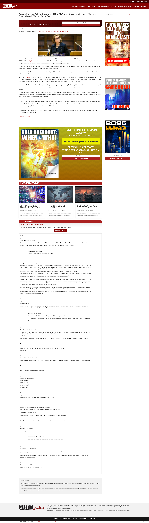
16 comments (42, 19)
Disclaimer (57, 521)
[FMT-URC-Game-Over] (117, 109)
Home (56, 518)
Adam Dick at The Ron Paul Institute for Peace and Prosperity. (54, 31)
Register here (60, 231)
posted (44, 71)
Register (144, 1)
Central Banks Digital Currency (121, 6)
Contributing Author (23, 19)
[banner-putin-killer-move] (117, 66)
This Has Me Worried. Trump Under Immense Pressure (87, 207)
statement (28, 77)
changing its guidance (31, 61)
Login (138, 1)
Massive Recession (140, 6)
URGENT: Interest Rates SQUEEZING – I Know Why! (30, 207)
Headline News (36, 19)
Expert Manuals (103, 6)
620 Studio (40, 521)
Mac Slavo (23, 210)
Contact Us (83, 518)
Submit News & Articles (68, 518)
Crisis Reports (91, 6)
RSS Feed (92, 518)
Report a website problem (49, 521)
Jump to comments (25, 116)
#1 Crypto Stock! (79, 6)
